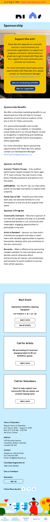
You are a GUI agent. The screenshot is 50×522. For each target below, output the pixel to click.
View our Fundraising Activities (25, 83)
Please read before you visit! (33, 2)
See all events (25, 325)
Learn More (25, 320)
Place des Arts (25, 14)
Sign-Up (13, 481)
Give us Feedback (11, 471)
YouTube (34, 489)
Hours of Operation (11, 422)
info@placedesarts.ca (17, 458)
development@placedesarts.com (25, 77)
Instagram (29, 489)
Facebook (23, 489)
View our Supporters (25, 89)
